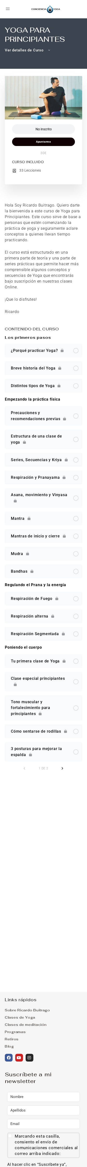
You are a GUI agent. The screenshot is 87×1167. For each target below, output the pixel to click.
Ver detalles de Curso (25, 50)
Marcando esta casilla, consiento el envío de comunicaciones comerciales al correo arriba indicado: (46, 1145)
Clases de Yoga (20, 1017)
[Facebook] (9, 1058)
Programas (15, 1031)
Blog (9, 1046)
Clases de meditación (25, 1024)
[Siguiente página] (62, 768)
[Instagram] (29, 1058)
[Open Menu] (8, 8)
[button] (43, 1145)
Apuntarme (43, 141)
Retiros (12, 1039)
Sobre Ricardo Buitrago (27, 1010)
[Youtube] (19, 1058)
